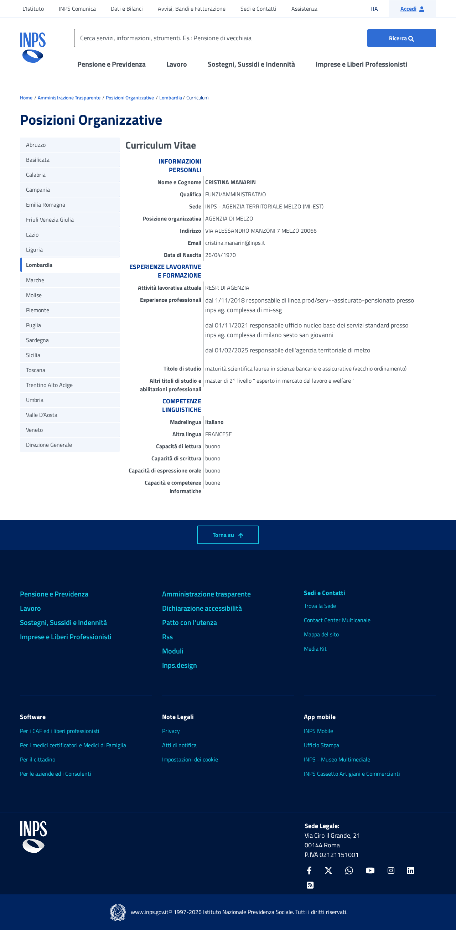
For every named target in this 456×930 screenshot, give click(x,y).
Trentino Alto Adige (49, 385)
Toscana (35, 370)
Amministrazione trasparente (206, 593)
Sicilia (33, 355)
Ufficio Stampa (321, 745)
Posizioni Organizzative (130, 97)
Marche (35, 280)
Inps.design (179, 665)
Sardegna (37, 340)
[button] (412, 8)
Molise (34, 295)
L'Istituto (33, 8)
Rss (167, 636)
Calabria (36, 174)
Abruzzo (36, 144)
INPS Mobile (318, 731)
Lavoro (176, 63)
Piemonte (37, 310)
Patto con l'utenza (189, 622)
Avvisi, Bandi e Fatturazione (192, 8)
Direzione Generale (49, 444)
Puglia (33, 325)
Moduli (172, 650)
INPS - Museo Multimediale (337, 759)
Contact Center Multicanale (337, 620)
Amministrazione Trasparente (69, 97)
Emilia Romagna (45, 204)
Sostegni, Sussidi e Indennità (251, 63)
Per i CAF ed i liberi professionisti (59, 731)
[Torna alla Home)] (33, 837)
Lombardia (170, 97)
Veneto (34, 429)
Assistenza (304, 8)
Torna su (224, 535)
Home (26, 97)
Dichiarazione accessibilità (202, 608)
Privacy (171, 731)
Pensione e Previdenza (111, 63)
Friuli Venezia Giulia (50, 219)
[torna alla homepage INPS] (33, 45)
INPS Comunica (77, 8)
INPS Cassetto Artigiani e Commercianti (352, 773)
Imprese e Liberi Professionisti (361, 63)
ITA (378, 8)
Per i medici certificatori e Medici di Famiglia (73, 745)
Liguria (34, 249)
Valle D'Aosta (41, 414)
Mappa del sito (321, 634)
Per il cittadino (37, 759)
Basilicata (38, 159)
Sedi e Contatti (258, 8)
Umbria (34, 400)
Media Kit (315, 648)
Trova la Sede (320, 605)
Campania (38, 189)
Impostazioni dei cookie (190, 759)
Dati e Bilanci (127, 8)
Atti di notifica (179, 745)
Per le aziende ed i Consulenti (55, 773)
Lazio (32, 234)
